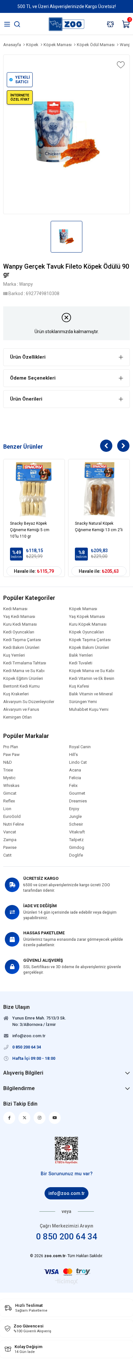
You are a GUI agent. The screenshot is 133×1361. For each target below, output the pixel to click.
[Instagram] (39, 1118)
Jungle (75, 816)
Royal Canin (80, 747)
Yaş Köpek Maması (87, 616)
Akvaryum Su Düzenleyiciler (28, 702)
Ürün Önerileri (26, 399)
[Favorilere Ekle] (120, 65)
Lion (7, 809)
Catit (7, 855)
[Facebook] (9, 1118)
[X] (24, 1118)
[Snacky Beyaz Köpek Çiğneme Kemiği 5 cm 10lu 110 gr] (34, 490)
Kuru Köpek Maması (88, 624)
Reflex (9, 801)
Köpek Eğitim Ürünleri (23, 678)
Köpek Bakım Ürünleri (89, 647)
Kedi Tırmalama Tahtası (24, 663)
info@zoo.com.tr (66, 1193)
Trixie (8, 770)
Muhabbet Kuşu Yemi (88, 709)
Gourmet (77, 793)
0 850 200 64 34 (66, 1236)
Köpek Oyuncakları (86, 632)
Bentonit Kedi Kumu (21, 686)
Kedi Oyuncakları (18, 632)
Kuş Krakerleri (16, 694)
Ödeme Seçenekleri (33, 378)
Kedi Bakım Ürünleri (21, 647)
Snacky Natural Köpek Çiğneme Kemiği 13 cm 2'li (99, 526)
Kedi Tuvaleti (80, 663)
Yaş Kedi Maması (19, 616)
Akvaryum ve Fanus (21, 709)
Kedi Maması (15, 609)
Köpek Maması (83, 609)
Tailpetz (76, 840)
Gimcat (9, 793)
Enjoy (74, 809)
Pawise (9, 847)
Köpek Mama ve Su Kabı (91, 671)
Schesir (76, 824)
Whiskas (11, 785)
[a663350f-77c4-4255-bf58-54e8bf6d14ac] (66, 1150)
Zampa (9, 840)
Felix (73, 785)
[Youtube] (54, 1118)
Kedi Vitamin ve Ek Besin (91, 678)
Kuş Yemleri (14, 655)
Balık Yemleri (81, 655)
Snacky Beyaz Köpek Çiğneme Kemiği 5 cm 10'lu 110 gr (29, 530)
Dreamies (78, 801)
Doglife (76, 855)
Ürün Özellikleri (28, 357)
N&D (7, 762)
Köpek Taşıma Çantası (90, 640)
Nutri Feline (13, 824)
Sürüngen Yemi (83, 702)
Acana (75, 770)
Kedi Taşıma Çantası (22, 640)
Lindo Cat (78, 762)
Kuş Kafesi (79, 686)
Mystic (9, 778)
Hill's (73, 754)
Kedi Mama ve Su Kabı (24, 671)
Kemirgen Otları (17, 717)
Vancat (9, 832)
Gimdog (76, 847)
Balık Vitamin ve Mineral (91, 694)
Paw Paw (11, 754)
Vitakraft (77, 832)
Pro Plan (10, 747)
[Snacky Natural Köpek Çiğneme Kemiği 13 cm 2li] (99, 490)
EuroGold (12, 816)
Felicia (75, 778)
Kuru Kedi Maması (20, 624)
